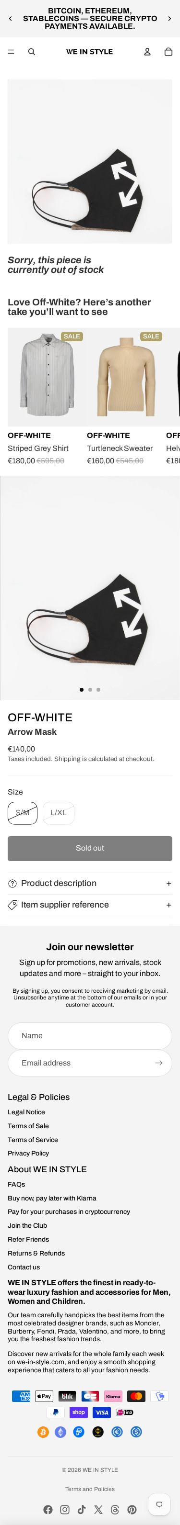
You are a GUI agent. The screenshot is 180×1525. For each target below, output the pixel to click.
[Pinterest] (132, 1509)
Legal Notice (26, 1112)
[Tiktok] (81, 1509)
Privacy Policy (28, 1153)
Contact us (24, 1267)
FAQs (16, 1184)
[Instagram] (65, 1509)
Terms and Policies (90, 1489)
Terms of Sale (28, 1126)
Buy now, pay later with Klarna (52, 1198)
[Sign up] (159, 1063)
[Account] (147, 51)
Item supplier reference (65, 904)
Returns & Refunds (36, 1253)
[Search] (31, 51)
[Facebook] (48, 1509)
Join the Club (27, 1225)
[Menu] (11, 52)
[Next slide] (169, 18)
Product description (58, 883)
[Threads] (115, 1509)
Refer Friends (28, 1239)
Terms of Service (33, 1140)
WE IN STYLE (100, 1470)
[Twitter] (98, 1509)
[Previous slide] (10, 18)
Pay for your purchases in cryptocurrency (69, 1211)
